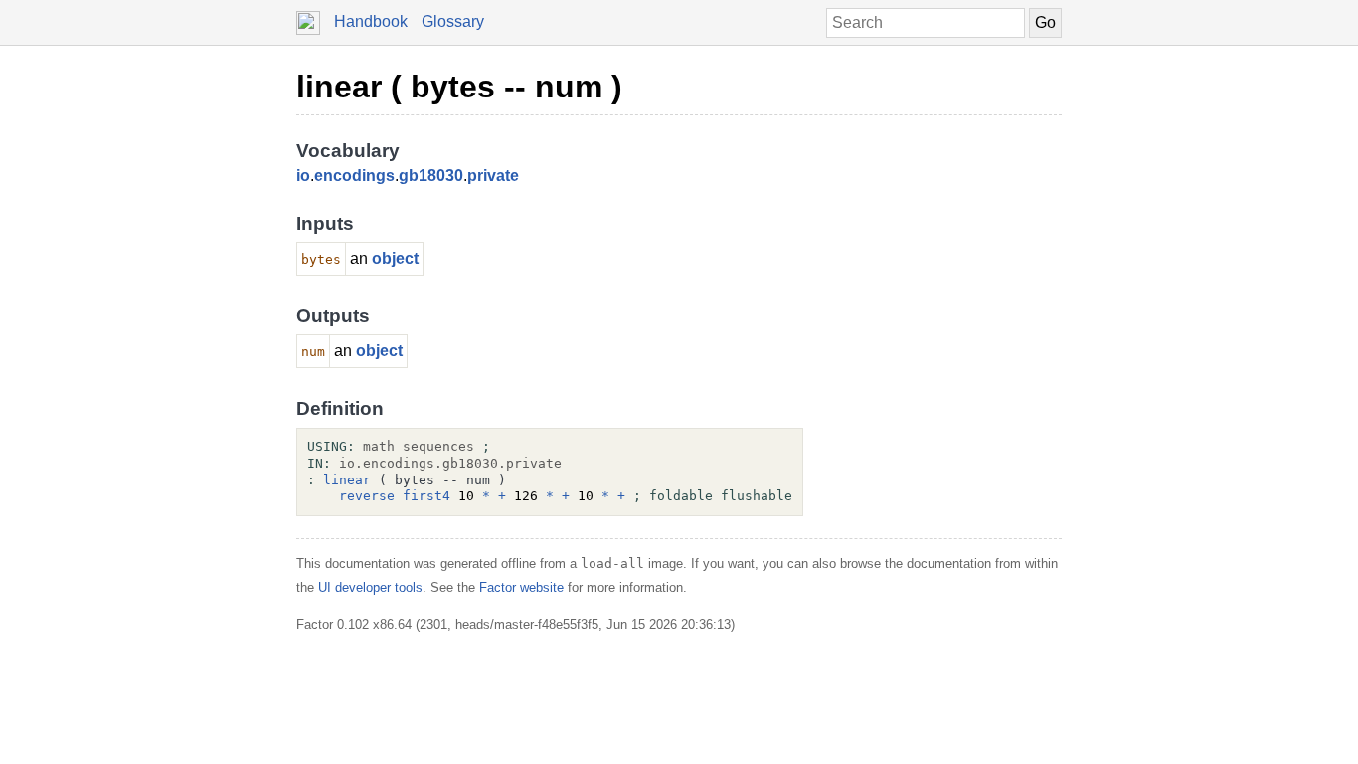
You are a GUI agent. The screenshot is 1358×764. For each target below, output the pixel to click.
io (303, 175)
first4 (426, 495)
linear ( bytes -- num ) (459, 86)
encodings (354, 175)
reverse (367, 495)
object (395, 258)
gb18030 (431, 175)
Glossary (453, 21)
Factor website (521, 587)
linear (347, 480)
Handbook (371, 21)
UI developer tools (370, 587)
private (493, 175)
